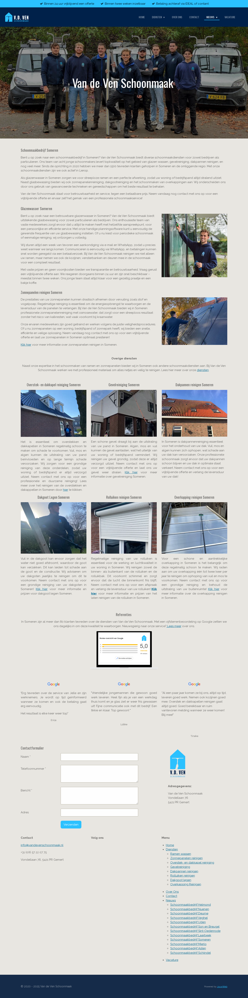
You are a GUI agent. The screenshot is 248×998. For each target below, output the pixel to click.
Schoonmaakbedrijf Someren (190, 939)
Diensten (172, 849)
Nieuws (171, 900)
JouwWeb (222, 986)
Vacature (172, 960)
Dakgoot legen (180, 880)
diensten (203, 370)
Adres (25, 812)
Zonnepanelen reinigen (186, 858)
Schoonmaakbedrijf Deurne (189, 913)
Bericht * (26, 790)
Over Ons (172, 891)
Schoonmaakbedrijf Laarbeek (190, 935)
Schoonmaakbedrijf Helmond (190, 904)
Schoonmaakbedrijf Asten (188, 948)
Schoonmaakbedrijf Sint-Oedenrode (195, 931)
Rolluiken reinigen (182, 875)
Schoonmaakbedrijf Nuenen (189, 909)
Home (170, 845)
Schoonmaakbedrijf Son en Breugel (195, 926)
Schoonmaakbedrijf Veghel (189, 918)
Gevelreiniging (180, 867)
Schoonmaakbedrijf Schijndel (190, 953)
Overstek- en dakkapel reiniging (192, 862)
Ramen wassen (180, 854)
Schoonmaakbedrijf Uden (188, 922)
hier (65, 490)
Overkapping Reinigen (185, 884)
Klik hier (26, 344)
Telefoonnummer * (33, 768)
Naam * (26, 756)
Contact (171, 896)
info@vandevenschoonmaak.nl (42, 845)
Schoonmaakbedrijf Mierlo (188, 944)
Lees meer (173, 626)
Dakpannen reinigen (184, 871)
